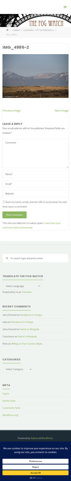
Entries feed (8, 400)
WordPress (47, 438)
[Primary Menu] (65, 7)
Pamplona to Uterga (31, 314)
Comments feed (11, 407)
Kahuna (34, 438)
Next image (62, 110)
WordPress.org (10, 415)
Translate (27, 292)
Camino (16, 30)
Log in (5, 393)
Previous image (11, 110)
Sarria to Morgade (29, 329)
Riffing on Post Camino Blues (26, 343)
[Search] (6, 258)
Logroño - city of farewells (39, 30)
